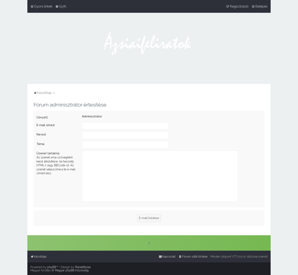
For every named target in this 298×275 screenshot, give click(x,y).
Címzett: (42, 117)
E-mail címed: (45, 125)
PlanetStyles (83, 267)
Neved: (41, 134)
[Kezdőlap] (149, 48)
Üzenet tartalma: (48, 153)
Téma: (40, 144)
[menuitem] (60, 6)
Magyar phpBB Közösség (72, 270)
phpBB (51, 267)
